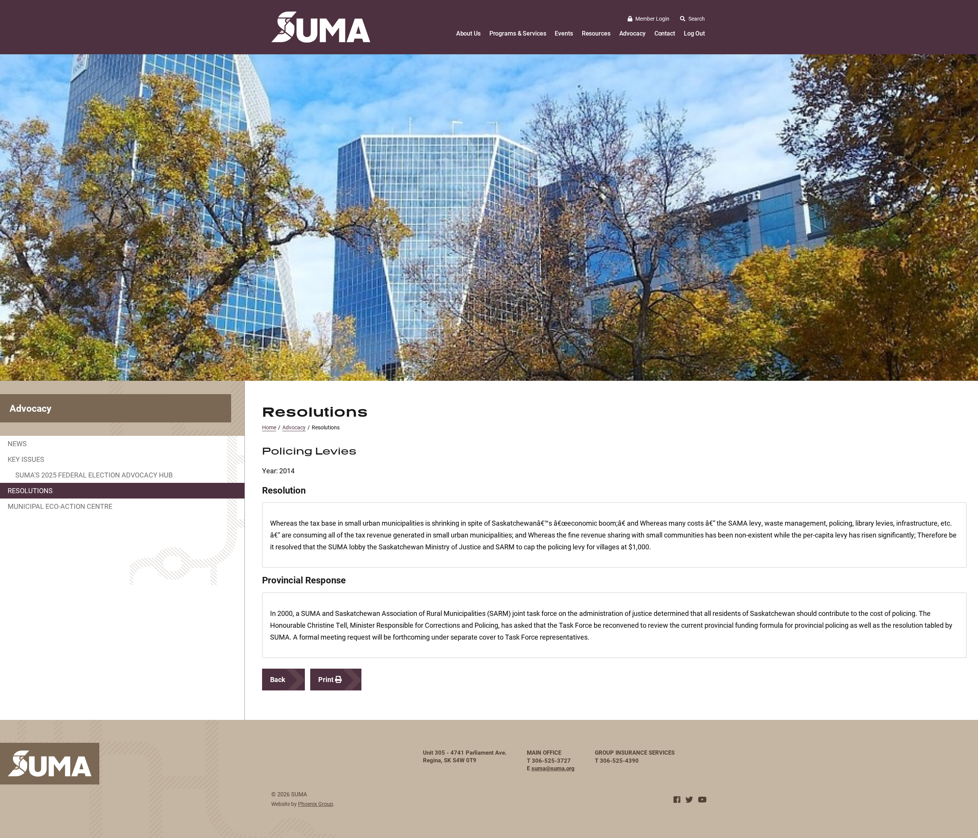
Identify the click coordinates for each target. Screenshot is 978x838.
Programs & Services (517, 33)
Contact (664, 33)
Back (277, 679)
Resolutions (30, 490)
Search (696, 18)
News (17, 443)
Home (269, 427)
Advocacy (632, 33)
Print (326, 679)
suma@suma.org (553, 768)
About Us (468, 33)
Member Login (652, 18)
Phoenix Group (315, 803)
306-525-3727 (551, 760)
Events (564, 33)
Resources (596, 33)
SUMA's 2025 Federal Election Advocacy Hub (94, 474)
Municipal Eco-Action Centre (60, 506)
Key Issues (26, 459)
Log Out (694, 33)
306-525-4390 (619, 760)
